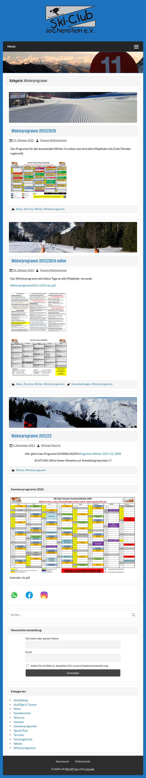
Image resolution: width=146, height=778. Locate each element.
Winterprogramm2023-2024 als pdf (33, 285)
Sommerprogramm (25, 726)
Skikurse (19, 717)
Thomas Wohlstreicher (53, 140)
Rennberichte (22, 713)
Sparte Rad (21, 730)
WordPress (71, 769)
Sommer (19, 722)
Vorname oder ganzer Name (41, 638)
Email (28, 652)
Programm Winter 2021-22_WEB (100, 453)
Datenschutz (82, 761)
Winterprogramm (54, 209)
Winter (38, 209)
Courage (89, 769)
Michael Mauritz (50, 445)
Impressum (62, 761)
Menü (11, 46)
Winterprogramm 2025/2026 (33, 130)
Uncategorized (23, 739)
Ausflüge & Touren (25, 704)
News (19, 209)
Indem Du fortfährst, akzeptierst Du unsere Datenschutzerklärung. (69, 665)
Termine (28, 209)
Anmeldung (21, 700)
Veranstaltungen (81, 384)
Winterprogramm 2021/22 (31, 435)
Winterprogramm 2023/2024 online (38, 260)
